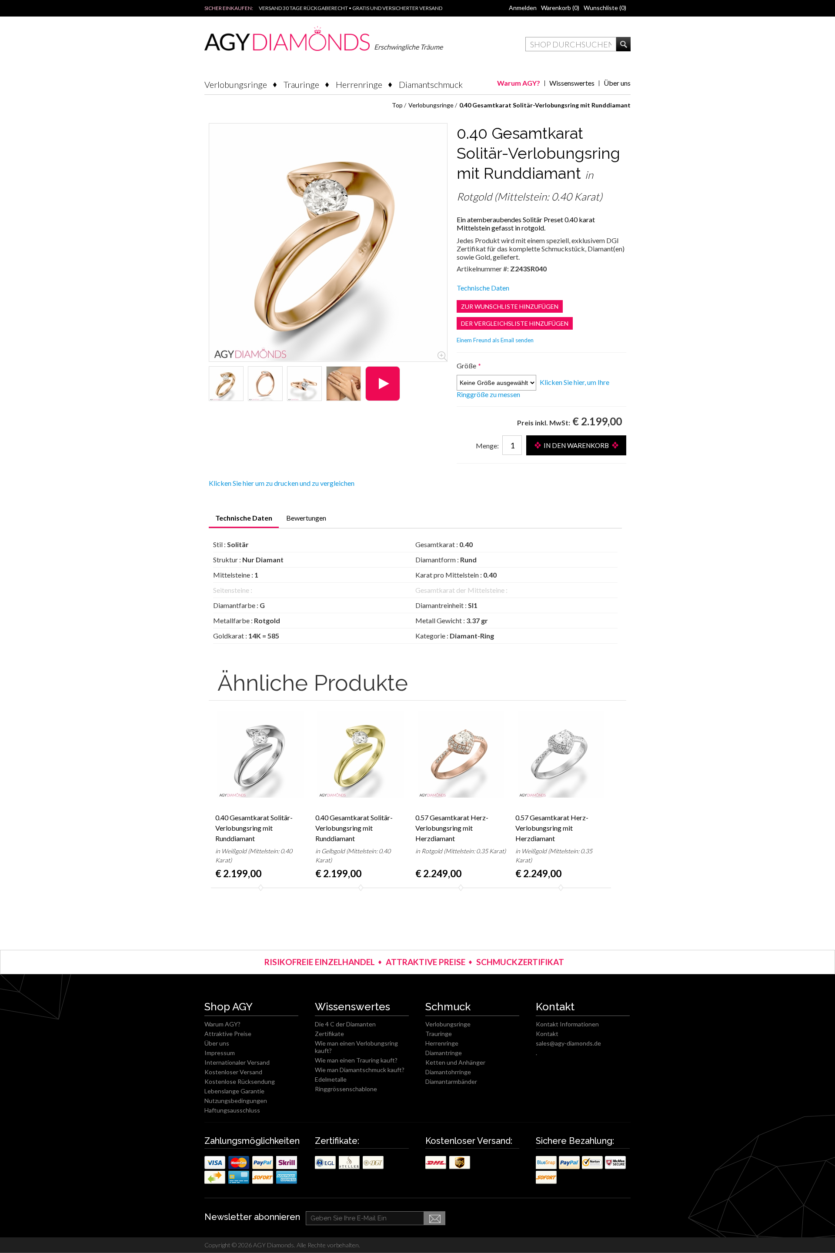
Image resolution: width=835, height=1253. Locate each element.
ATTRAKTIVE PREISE (425, 962)
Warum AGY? (518, 83)
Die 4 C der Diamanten (345, 1024)
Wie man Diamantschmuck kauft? (359, 1069)
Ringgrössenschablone (346, 1089)
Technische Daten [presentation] (243, 518)
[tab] (244, 521)
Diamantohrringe (448, 1072)
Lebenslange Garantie (234, 1091)
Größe (467, 365)
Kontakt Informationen (567, 1024)
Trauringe (301, 84)
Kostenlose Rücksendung (239, 1081)
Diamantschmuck (431, 84)
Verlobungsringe (235, 84)
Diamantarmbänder (451, 1081)
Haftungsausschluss (232, 1110)
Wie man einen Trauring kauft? (356, 1060)
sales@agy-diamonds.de (568, 1043)
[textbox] (570, 44)
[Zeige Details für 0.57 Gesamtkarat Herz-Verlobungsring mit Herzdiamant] (461, 754)
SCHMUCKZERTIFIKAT (520, 962)
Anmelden (523, 7)
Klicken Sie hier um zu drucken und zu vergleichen (281, 483)
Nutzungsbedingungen (235, 1100)
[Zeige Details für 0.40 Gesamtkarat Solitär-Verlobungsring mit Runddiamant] (226, 383)
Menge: (487, 445)
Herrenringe (359, 84)
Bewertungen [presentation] (306, 518)
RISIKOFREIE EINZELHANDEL (319, 962)
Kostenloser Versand (233, 1072)
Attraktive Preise (227, 1033)
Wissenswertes (572, 83)
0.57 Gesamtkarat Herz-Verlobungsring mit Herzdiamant (451, 827)
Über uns (617, 83)
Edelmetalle (331, 1079)
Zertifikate (329, 1033)
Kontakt (547, 1033)
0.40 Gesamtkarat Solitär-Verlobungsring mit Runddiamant (254, 827)
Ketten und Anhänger (455, 1062)
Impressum (219, 1052)
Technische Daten (483, 288)
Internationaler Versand (237, 1062)
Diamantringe (443, 1052)
